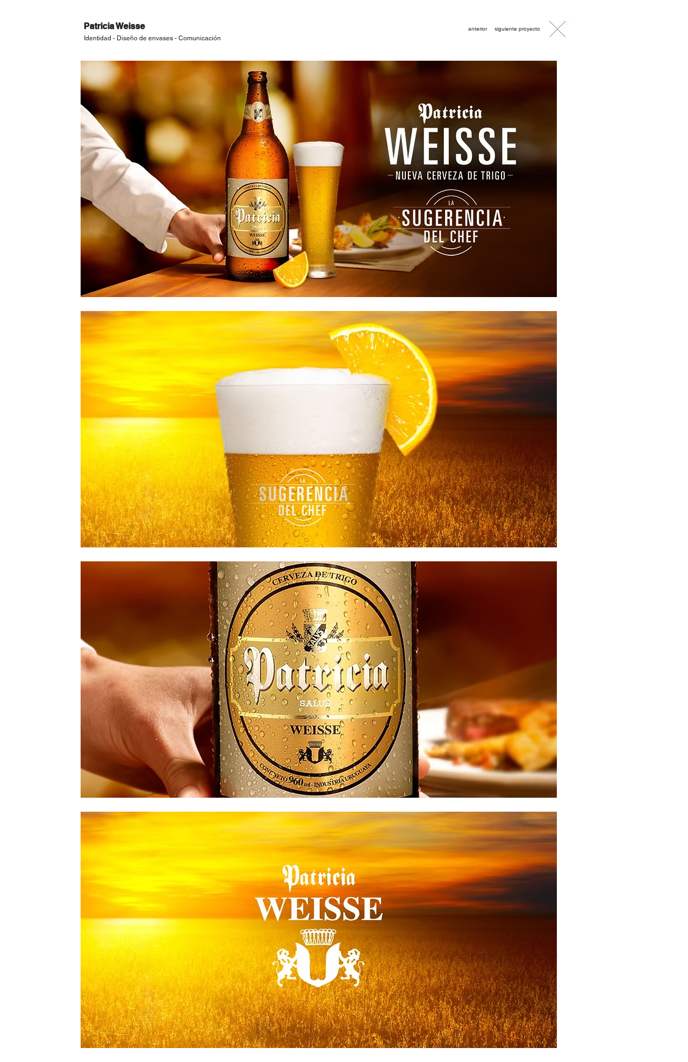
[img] (319, 179)
